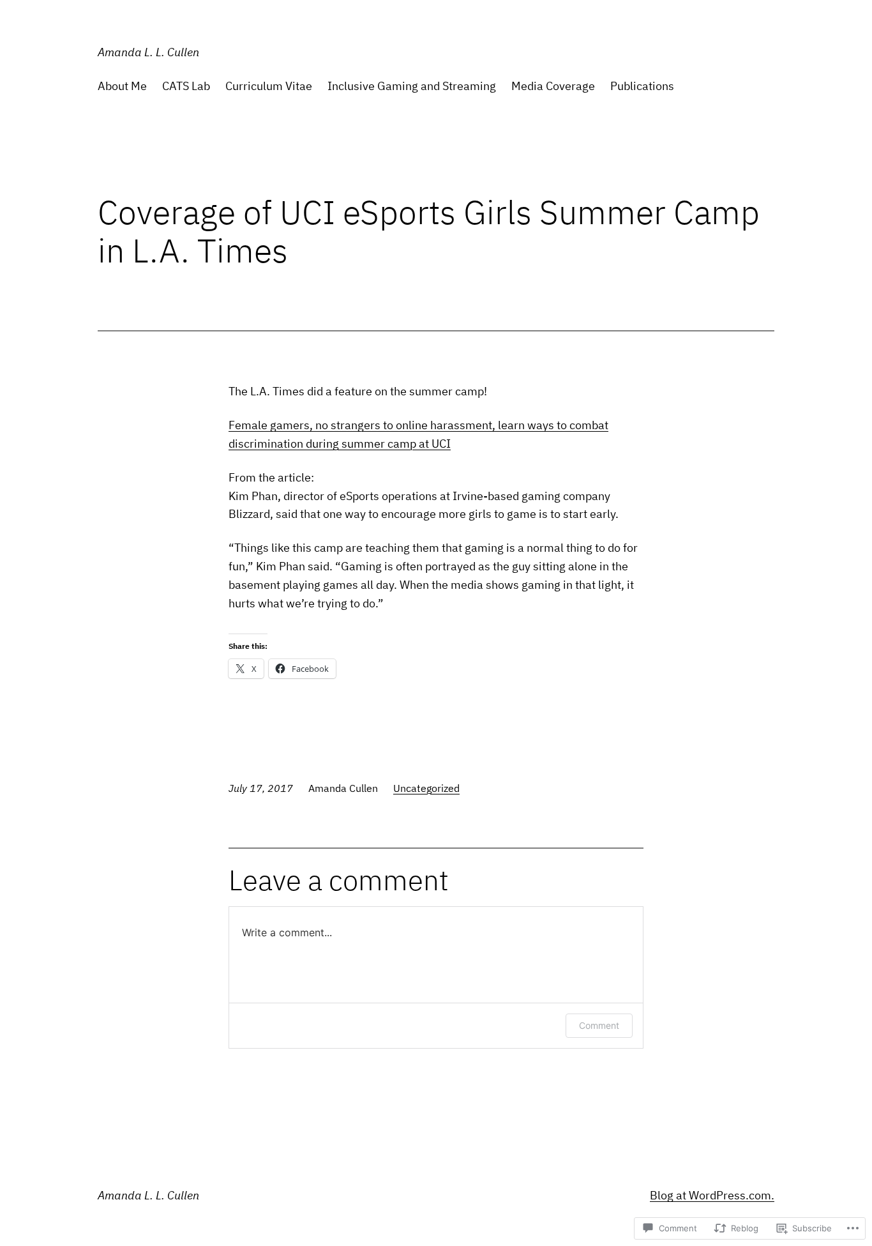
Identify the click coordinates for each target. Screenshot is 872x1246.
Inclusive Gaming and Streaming (411, 86)
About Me (122, 86)
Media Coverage (553, 86)
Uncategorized (426, 788)
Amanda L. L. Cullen (148, 52)
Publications (642, 86)
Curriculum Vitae (268, 86)
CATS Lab (186, 86)
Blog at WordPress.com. (712, 1195)
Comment (599, 1025)
